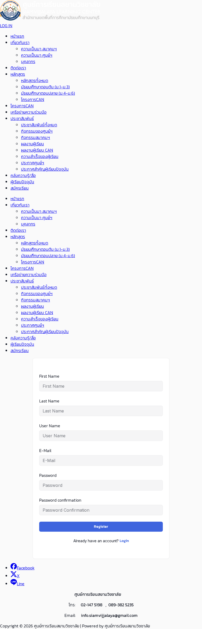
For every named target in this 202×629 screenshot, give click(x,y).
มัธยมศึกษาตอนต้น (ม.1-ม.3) (45, 87)
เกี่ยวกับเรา (20, 42)
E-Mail (45, 450)
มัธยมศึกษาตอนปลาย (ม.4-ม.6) (48, 93)
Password (48, 475)
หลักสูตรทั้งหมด (34, 80)
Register (101, 526)
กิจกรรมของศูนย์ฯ (37, 131)
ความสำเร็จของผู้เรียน (39, 156)
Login (124, 541)
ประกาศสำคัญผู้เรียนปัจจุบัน (45, 169)
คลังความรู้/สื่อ (23, 175)
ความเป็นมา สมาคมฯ (39, 49)
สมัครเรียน (20, 188)
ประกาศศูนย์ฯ (32, 163)
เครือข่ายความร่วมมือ (29, 112)
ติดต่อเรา (18, 68)
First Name (49, 376)
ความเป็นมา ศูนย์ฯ (36, 55)
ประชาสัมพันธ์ (22, 118)
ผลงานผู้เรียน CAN (37, 150)
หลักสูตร (18, 74)
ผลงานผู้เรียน (32, 144)
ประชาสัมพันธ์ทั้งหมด (39, 125)
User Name (49, 425)
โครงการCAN (32, 99)
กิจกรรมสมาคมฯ (35, 137)
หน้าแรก (17, 36)
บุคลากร (28, 61)
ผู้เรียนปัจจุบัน (22, 182)
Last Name (49, 401)
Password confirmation (60, 500)
